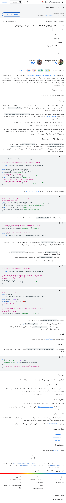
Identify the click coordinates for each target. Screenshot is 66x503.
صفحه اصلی (61, 21)
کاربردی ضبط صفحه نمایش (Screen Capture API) (41, 75)
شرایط (62, 495)
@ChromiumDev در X (15, 479)
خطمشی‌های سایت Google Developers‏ (27, 465)
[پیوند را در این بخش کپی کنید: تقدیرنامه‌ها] (53, 445)
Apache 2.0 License (54, 465)
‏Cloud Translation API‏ (49, 15)
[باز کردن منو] (62, 2)
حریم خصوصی (56, 495)
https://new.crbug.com (45, 407)
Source (21, 70)
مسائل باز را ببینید (60, 482)
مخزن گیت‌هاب (46, 394)
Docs (62, 7)
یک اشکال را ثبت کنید (59, 479)
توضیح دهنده (56, 437)
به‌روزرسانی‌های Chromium (36, 479)
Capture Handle (51, 116)
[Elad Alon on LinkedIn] (32, 63)
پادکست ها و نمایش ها (38, 488)
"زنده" (23, 324)
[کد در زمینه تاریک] (59, 156)
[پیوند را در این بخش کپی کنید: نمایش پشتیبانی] (52, 414)
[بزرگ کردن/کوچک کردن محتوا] (53, 35)
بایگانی (41, 485)
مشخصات (58, 434)
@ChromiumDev (52, 424)
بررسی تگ (57, 440)
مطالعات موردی (39, 482)
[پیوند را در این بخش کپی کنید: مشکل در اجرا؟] (52, 400)
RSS (20, 488)
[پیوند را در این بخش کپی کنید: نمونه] (58, 334)
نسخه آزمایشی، (49, 339)
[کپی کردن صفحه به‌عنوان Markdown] (56, 29)
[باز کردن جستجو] (27, 2)
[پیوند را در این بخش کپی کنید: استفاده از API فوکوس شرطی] (39, 139)
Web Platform (51, 7)
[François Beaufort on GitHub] (56, 63)
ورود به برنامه (5, 2)
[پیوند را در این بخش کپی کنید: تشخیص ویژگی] (50, 344)
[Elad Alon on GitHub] (34, 63)
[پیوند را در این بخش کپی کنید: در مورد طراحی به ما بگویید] (44, 385)
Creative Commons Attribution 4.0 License (23, 463)
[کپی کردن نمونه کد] (62, 156)
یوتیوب (19, 482)
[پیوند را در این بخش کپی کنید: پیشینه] (57, 101)
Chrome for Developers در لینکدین (12, 485)
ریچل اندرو (56, 450)
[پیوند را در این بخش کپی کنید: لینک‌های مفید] (51, 429)
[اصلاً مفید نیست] (3, 21)
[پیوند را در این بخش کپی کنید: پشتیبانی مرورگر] (49, 90)
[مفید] (6, 21)
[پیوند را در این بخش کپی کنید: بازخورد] (56, 375)
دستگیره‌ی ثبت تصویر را (32, 191)
